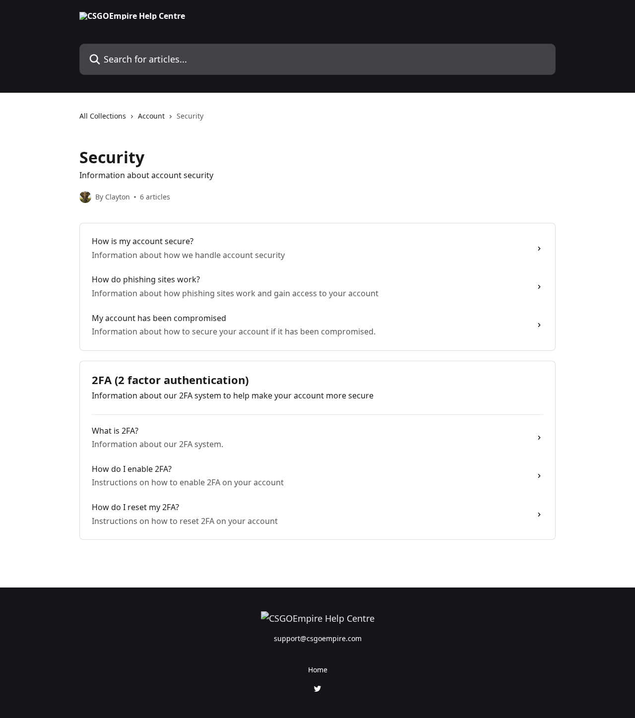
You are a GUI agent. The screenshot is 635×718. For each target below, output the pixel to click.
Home (317, 669)
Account (151, 116)
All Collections (102, 116)
